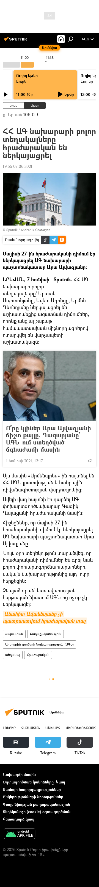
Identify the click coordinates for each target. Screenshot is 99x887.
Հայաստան (14, 634)
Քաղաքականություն (45, 634)
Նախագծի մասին (19, 774)
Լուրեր (22, 81)
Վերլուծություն (82, 727)
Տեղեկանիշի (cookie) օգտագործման (36, 811)
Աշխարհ (52, 727)
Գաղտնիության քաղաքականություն (36, 804)
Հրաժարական (38, 654)
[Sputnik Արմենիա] (16, 41)
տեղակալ (12, 654)
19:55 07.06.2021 (17, 166)
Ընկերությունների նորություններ (33, 796)
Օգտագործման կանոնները (28, 782)
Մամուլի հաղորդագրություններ (32, 789)
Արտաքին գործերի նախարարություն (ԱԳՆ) (39, 644)
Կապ (60, 782)
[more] (89, 460)
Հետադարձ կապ (18, 819)
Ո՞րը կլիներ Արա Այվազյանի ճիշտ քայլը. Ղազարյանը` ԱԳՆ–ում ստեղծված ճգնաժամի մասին (48, 438)
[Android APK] (19, 834)
